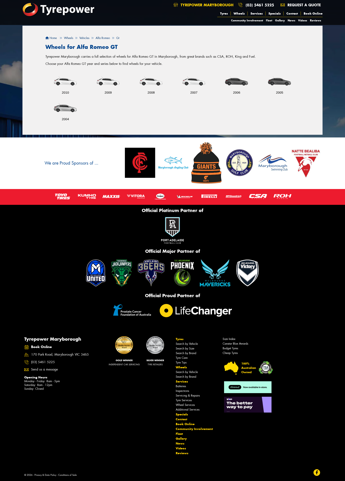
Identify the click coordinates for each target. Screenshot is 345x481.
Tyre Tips (181, 362)
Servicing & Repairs (188, 395)
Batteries (181, 386)
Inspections (182, 391)
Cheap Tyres (230, 353)
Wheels (239, 13)
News (291, 20)
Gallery (280, 20)
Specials (274, 13)
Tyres (224, 13)
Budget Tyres (230, 348)
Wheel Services (185, 405)
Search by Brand (186, 353)
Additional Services (187, 409)
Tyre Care (182, 358)
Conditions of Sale (67, 475)
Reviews (315, 20)
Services (256, 13)
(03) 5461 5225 (260, 5)
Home (53, 38)
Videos (302, 20)
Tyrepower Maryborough (206, 5)
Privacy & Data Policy (45, 475)
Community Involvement (247, 20)
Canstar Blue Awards (235, 344)
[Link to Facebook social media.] (317, 472)
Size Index (229, 339)
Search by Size (185, 348)
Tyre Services (184, 400)
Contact (292, 13)
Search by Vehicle (187, 344)
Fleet (269, 20)
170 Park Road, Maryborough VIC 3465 (60, 355)
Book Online (313, 13)
